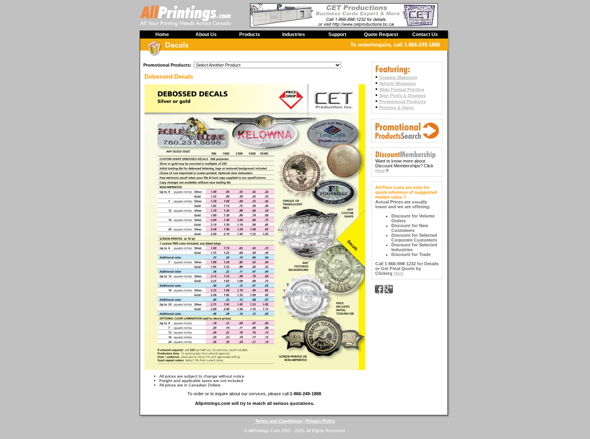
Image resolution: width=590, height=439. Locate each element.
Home (162, 34)
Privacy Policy (320, 421)
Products (249, 34)
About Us (206, 34)
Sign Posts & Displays (402, 95)
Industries (293, 34)
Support (337, 34)
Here (380, 170)
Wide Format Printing (401, 89)
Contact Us (425, 34)
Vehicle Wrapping (397, 83)
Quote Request (381, 34)
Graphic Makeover (398, 77)
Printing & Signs (396, 107)
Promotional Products (402, 101)
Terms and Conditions (278, 421)
